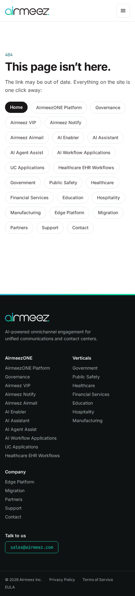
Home (16, 107)
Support (50, 227)
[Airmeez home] (27, 10)
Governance (107, 107)
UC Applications (27, 167)
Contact (80, 227)
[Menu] (123, 11)
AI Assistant (105, 137)
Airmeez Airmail (27, 137)
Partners (19, 227)
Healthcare (102, 182)
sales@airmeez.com (31, 547)
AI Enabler (68, 137)
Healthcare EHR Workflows (86, 167)
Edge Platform (69, 212)
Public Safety (63, 182)
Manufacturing (25, 212)
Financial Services (29, 197)
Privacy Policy (62, 579)
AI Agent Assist (26, 152)
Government (22, 182)
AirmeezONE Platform (59, 107)
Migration (108, 212)
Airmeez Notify (65, 122)
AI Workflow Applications (84, 152)
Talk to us (15, 535)
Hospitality (108, 197)
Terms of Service (98, 579)
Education (72, 197)
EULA (10, 587)
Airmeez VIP (23, 122)
